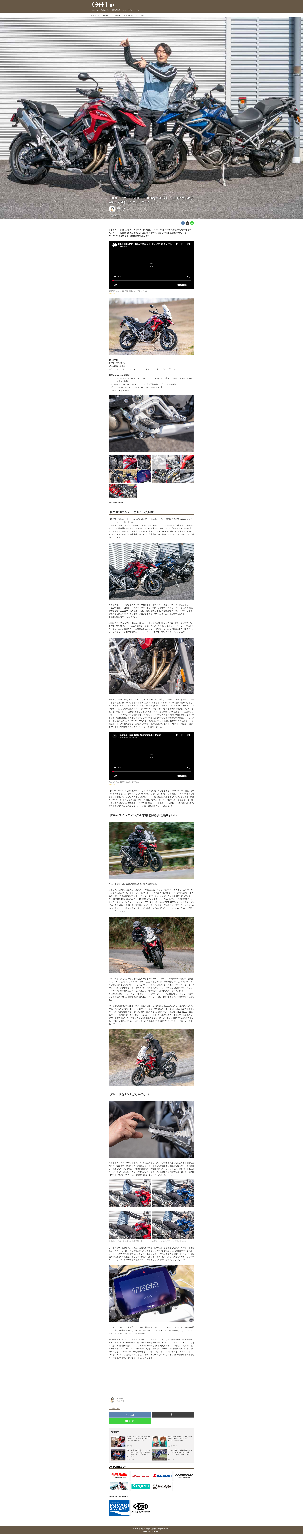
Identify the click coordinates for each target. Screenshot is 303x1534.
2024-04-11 (121, 208)
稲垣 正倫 (120, 210)
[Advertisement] (126, 1377)
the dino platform (154, 1531)
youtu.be (112, 293)
